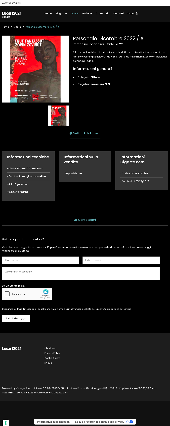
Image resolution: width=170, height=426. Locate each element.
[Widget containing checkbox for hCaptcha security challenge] (27, 294)
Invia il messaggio (16, 318)
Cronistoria (102, 13)
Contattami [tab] (86, 220)
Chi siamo (50, 348)
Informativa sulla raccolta (53, 421)
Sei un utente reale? (13, 285)
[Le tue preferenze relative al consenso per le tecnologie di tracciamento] (6, 423)
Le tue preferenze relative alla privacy (99, 421)
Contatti (118, 13)
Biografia (61, 13)
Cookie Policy (52, 358)
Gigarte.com (61, 392)
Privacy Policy (52, 353)
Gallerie (87, 13)
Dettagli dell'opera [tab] (86, 133)
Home (48, 13)
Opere (74, 13)
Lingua (132, 13)
